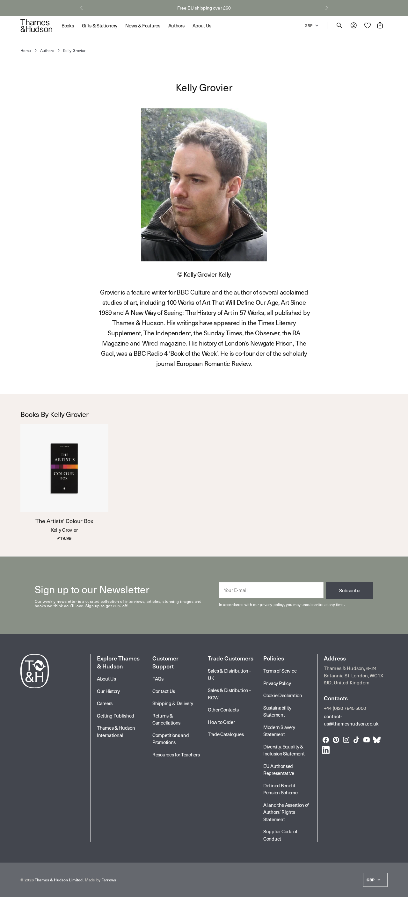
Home (25, 50)
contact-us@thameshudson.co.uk (351, 720)
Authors (47, 50)
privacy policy (272, 604)
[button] (81, 8)
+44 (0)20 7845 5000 (345, 707)
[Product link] (64, 482)
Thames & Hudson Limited (59, 880)
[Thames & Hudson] (36, 25)
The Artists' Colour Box (64, 520)
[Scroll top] (400, 889)
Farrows (108, 880)
